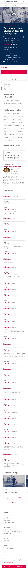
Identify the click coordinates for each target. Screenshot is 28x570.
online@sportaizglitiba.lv (9, 548)
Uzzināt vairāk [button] (9, 562)
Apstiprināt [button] (7, 566)
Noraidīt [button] (20, 566)
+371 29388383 (7, 541)
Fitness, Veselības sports (9, 522)
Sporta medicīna (7, 518)
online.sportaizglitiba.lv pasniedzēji (11, 531)
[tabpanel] (14, 488)
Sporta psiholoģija (7, 520)
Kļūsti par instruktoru (8, 533)
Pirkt (14, 72)
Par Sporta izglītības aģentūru (10, 530)
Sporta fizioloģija (7, 515)
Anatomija (5, 517)
